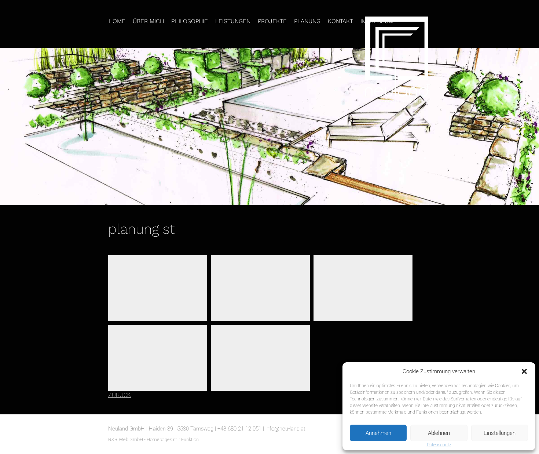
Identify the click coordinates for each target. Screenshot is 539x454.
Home (117, 21)
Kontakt (340, 21)
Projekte (272, 21)
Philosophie (189, 21)
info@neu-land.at (285, 428)
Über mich (148, 21)
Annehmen (378, 433)
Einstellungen (500, 433)
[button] (524, 371)
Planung (307, 21)
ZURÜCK (119, 395)
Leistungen (232, 21)
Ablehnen (439, 433)
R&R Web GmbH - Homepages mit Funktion (153, 439)
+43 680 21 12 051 (239, 428)
